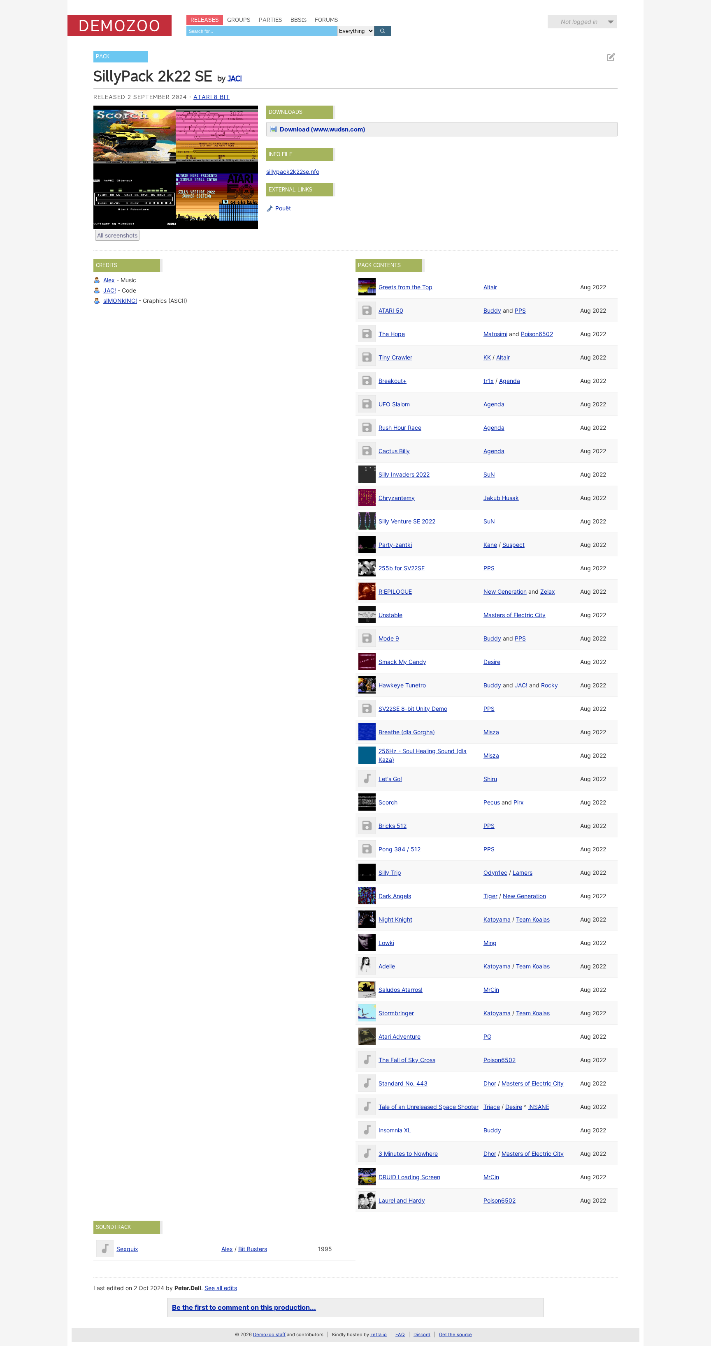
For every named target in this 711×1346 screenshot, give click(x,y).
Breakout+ (393, 380)
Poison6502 (537, 333)
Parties (270, 19)
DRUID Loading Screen (409, 1176)
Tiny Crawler (395, 357)
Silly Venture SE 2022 (407, 521)
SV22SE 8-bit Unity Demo (413, 708)
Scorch (388, 802)
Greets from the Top (405, 286)
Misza (491, 731)
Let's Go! (390, 778)
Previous (103, 167)
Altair (490, 286)
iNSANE (538, 1106)
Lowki (386, 942)
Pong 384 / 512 (400, 849)
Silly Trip (390, 872)
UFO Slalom (394, 404)
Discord (422, 1334)
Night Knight (395, 919)
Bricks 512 (393, 825)
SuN (489, 474)
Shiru (490, 778)
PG (487, 1036)
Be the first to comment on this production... (244, 1307)
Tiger (490, 895)
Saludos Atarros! (401, 989)
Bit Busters (252, 1248)
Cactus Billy (394, 450)
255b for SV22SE (402, 568)
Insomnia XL (395, 1130)
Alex (109, 280)
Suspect (513, 544)
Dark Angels (395, 895)
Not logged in (579, 21)
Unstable (390, 614)
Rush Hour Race (400, 427)
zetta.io (378, 1334)
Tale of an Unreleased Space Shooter (429, 1106)
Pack (102, 56)
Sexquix (127, 1248)
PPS (520, 310)
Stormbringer (396, 1013)
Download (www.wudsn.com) (322, 129)
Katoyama (497, 919)
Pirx (519, 802)
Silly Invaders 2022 (404, 474)
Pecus (491, 802)
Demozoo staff (269, 1334)
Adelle (387, 966)
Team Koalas (533, 919)
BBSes (298, 19)
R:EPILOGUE (395, 591)
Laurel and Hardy (402, 1200)
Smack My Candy (402, 661)
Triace (491, 1106)
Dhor (489, 1083)
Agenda (509, 380)
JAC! (235, 78)
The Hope (392, 333)
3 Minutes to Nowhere (408, 1153)
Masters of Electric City (514, 614)
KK (487, 357)
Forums (326, 19)
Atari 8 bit (211, 97)
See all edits (220, 1287)
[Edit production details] (611, 57)
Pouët (283, 208)
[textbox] (261, 31)
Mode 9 (389, 638)
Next (247, 167)
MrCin (491, 989)
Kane (490, 544)
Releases (205, 19)
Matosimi (495, 333)
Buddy (492, 310)
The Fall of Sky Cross (407, 1059)
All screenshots (117, 235)
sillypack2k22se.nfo (292, 171)
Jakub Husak (501, 497)
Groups (239, 19)
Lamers (522, 872)
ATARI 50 (391, 310)
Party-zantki (395, 544)
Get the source (455, 1334)
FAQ (400, 1334)
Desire (491, 661)
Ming (490, 942)
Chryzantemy (397, 497)
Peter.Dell (187, 1287)
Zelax (547, 591)
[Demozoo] (119, 25)
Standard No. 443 (403, 1083)
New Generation (505, 591)
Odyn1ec (495, 872)
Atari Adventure (400, 1036)
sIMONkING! (120, 300)
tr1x (488, 380)
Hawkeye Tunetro (402, 685)
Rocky (549, 685)
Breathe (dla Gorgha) (407, 731)
